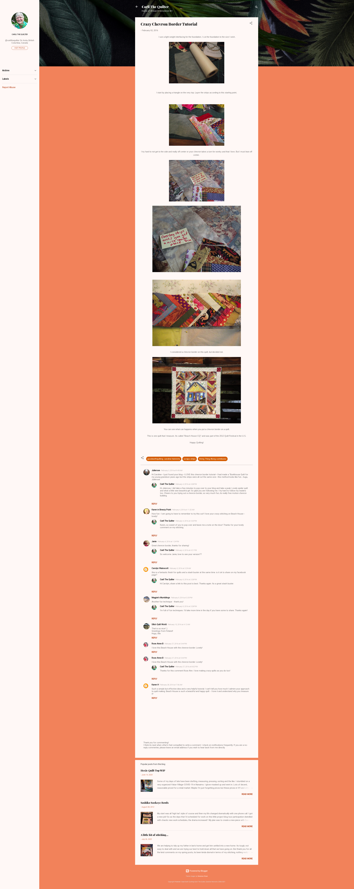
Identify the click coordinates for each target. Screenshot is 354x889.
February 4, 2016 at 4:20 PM (186, 521)
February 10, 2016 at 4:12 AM (179, 624)
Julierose (156, 470)
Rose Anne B (157, 643)
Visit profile (19, 48)
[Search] (256, 7)
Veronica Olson (203, 876)
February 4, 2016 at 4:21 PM (186, 550)
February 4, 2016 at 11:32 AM (183, 510)
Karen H (155, 684)
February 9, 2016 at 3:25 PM (181, 598)
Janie (154, 541)
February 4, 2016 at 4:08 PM (186, 484)
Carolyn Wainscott (160, 568)
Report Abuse (8, 87)
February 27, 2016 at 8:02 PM (186, 667)
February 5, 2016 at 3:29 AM (180, 568)
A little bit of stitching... (154, 835)
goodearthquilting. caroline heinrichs (163, 459)
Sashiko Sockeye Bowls (155, 802)
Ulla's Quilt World (159, 624)
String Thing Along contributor (212, 459)
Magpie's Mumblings (161, 597)
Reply (154, 504)
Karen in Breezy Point (161, 509)
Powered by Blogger (198, 871)
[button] (251, 23)
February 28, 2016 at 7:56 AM (171, 685)
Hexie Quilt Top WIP (153, 770)
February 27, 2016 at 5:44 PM (176, 644)
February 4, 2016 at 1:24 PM (168, 541)
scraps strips (190, 459)
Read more (247, 794)
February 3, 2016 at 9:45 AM (171, 470)
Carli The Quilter (155, 6)
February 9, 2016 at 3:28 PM (186, 579)
